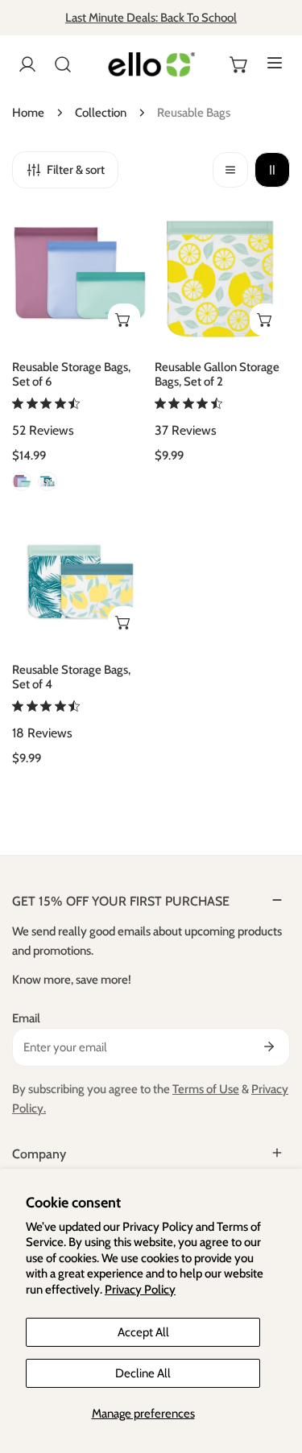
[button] (239, 64)
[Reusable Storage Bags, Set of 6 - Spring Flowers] (47, 481)
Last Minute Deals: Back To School (151, 17)
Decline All (143, 1373)
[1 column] (230, 170)
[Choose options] (124, 319)
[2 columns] (272, 170)
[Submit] (269, 1046)
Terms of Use (205, 1089)
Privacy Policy (140, 1289)
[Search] (63, 64)
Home (28, 112)
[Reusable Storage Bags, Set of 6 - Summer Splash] (21, 481)
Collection (100, 112)
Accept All (143, 1332)
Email (26, 1018)
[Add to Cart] (266, 319)
